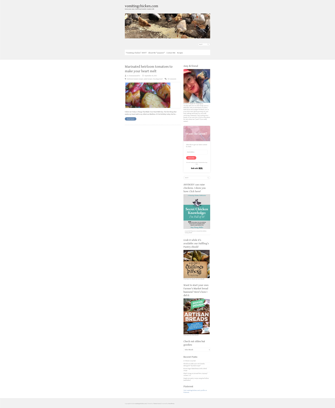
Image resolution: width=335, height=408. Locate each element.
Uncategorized (158, 79)
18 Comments (172, 79)
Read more (130, 119)
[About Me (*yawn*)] (196, 70)
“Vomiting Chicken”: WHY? (136, 53)
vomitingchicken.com (141, 6)
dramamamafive (134, 76)
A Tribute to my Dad (189, 361)
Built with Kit (197, 168)
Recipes (180, 53)
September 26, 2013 (151, 76)
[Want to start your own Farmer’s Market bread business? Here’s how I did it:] (196, 299)
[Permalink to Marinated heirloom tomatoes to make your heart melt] (153, 95)
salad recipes (148, 79)
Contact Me (170, 53)
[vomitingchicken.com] (167, 25)
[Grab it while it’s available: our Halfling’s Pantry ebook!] (196, 251)
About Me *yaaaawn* (156, 53)
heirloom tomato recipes (135, 79)
